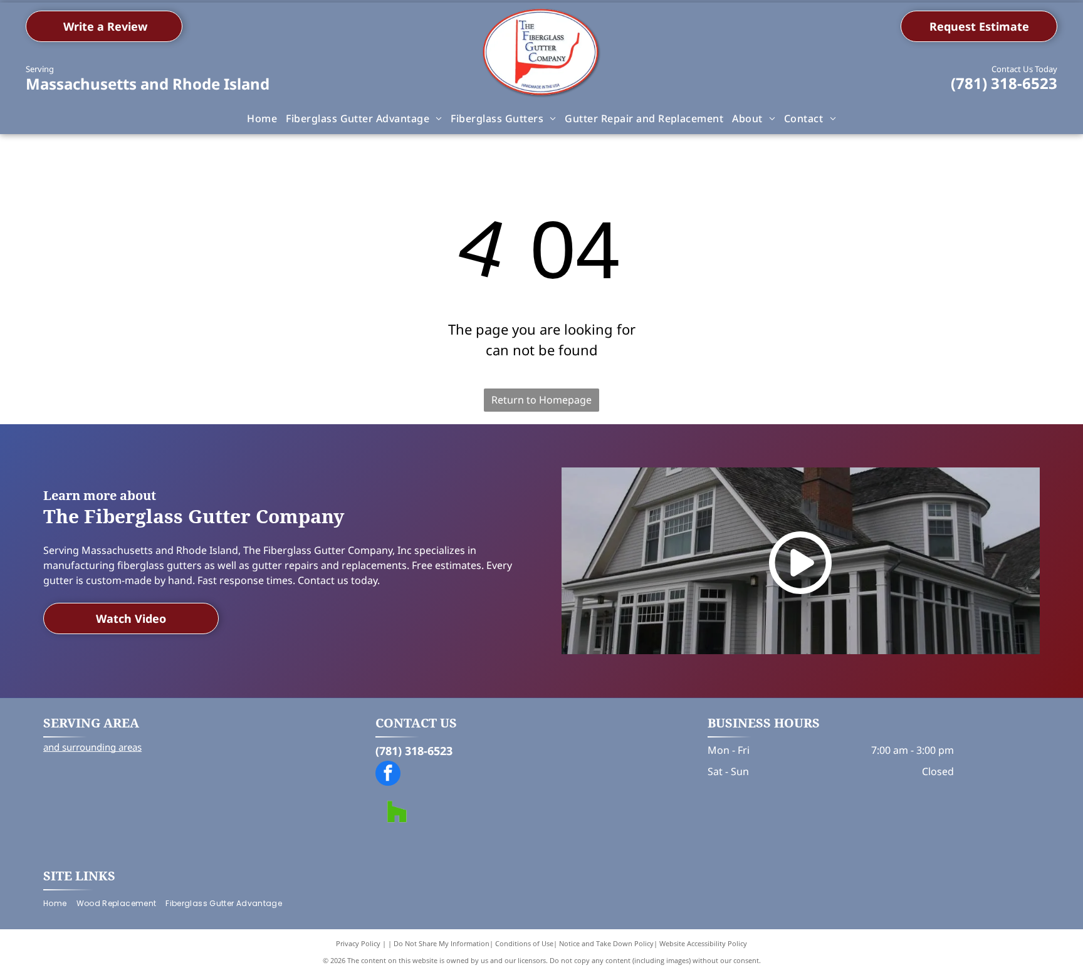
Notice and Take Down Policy (606, 943)
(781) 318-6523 (1004, 83)
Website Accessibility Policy (703, 943)
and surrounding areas (92, 747)
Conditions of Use (524, 943)
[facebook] (387, 775)
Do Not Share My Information (441, 943)
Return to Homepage (541, 400)
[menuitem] (262, 118)
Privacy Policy (358, 943)
